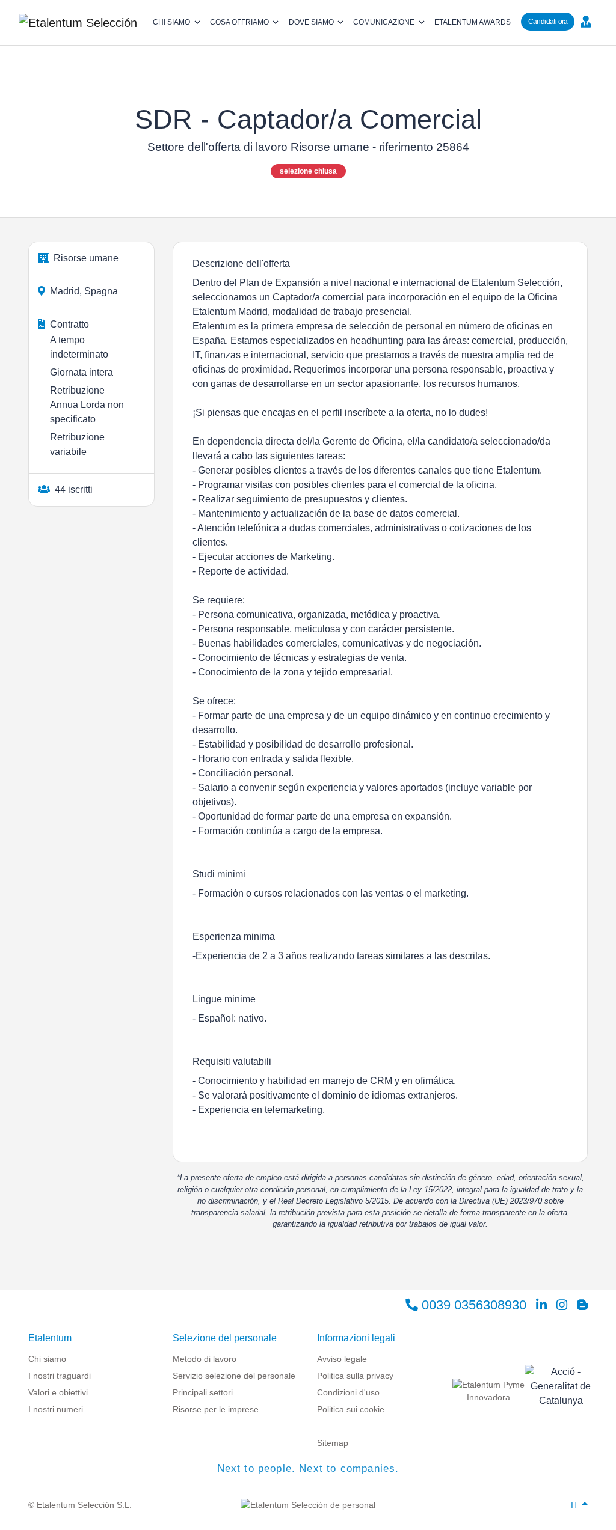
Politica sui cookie (350, 1409)
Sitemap (332, 1443)
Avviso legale (342, 1359)
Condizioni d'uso (348, 1392)
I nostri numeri (55, 1409)
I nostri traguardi (59, 1375)
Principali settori (203, 1392)
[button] (588, 21)
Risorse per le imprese (216, 1409)
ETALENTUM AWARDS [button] (472, 22)
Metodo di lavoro (204, 1359)
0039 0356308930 (472, 1304)
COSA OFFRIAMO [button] (239, 22)
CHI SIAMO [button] (171, 22)
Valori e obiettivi (58, 1392)
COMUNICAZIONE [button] (383, 22)
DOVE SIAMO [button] (311, 22)
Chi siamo (47, 1359)
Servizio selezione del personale (234, 1375)
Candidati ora (548, 21)
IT (575, 1505)
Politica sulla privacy (355, 1375)
